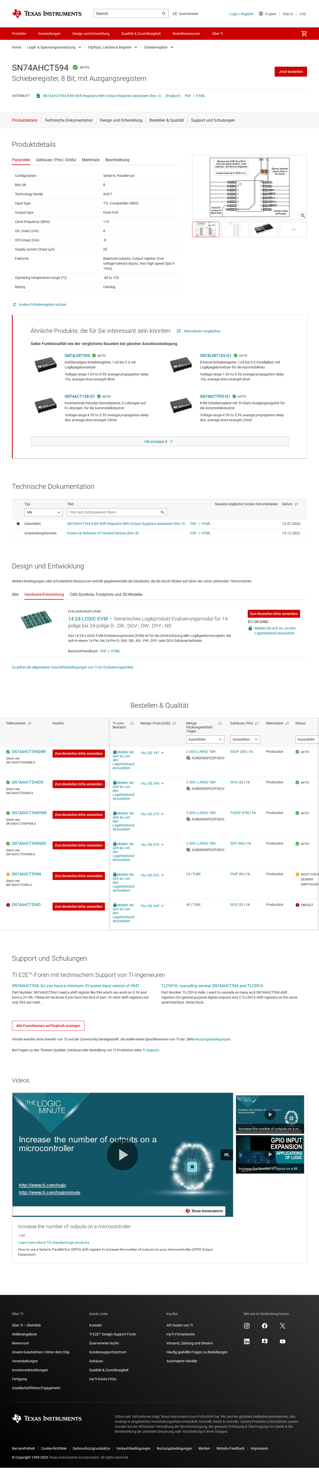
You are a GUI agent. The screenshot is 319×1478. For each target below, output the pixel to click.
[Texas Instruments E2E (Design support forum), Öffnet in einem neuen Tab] (265, 1343)
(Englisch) (173, 96)
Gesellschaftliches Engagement (36, 1388)
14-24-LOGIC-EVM (88, 619)
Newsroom (20, 1343)
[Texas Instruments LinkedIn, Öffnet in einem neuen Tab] (247, 1343)
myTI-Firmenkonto (180, 1334)
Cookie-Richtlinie (54, 1448)
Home (16, 47)
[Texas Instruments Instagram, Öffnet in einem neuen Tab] (247, 1327)
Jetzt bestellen (291, 72)
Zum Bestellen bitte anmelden (274, 614)
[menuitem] (304, 33)
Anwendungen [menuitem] (49, 34)
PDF (188, 96)
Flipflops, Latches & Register (110, 47)
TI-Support (151, 1050)
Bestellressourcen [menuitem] (186, 34)
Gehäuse (96, 1361)
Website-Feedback (230, 1448)
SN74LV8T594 (77, 355)
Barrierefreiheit (23, 1448)
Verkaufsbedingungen (133, 1448)
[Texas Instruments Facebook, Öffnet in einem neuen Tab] (265, 1327)
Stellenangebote (24, 1334)
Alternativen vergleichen (202, 331)
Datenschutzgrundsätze (91, 1448)
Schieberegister (156, 47)
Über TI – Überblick (26, 1325)
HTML (200, 96)
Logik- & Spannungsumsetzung (51, 47)
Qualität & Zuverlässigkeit (109, 1370)
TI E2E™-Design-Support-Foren (112, 1334)
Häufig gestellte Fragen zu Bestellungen (197, 1352)
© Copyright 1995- (30, 1457)
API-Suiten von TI (179, 1325)
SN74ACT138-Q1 (80, 396)
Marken (204, 1448)
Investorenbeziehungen (30, 1370)
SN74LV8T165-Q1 (216, 355)
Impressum (259, 1448)
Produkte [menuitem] (19, 34)
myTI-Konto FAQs (102, 1379)
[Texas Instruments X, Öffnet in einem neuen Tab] (283, 1327)
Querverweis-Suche (104, 1343)
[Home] (47, 13)
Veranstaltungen (25, 1361)
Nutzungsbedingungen (213, 1039)
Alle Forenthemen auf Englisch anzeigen (48, 1026)
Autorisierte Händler (181, 1361)
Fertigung (19, 1379)
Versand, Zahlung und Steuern (189, 1343)
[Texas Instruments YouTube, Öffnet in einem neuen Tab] (283, 1343)
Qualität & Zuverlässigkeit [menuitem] (141, 34)
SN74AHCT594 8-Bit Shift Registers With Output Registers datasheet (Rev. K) (102, 96)
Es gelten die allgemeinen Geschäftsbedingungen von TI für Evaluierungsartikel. (73, 667)
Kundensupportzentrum (107, 1352)
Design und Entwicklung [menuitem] (91, 34)
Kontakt (95, 1325)
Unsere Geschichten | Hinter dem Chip (41, 1352)
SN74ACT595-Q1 (215, 396)
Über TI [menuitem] (217, 34)
